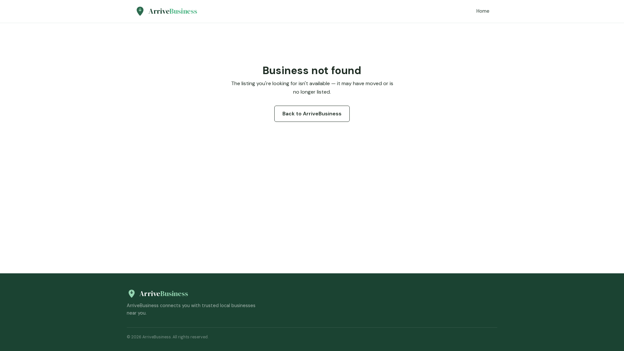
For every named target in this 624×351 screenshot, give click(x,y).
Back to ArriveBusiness (312, 113)
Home (482, 11)
